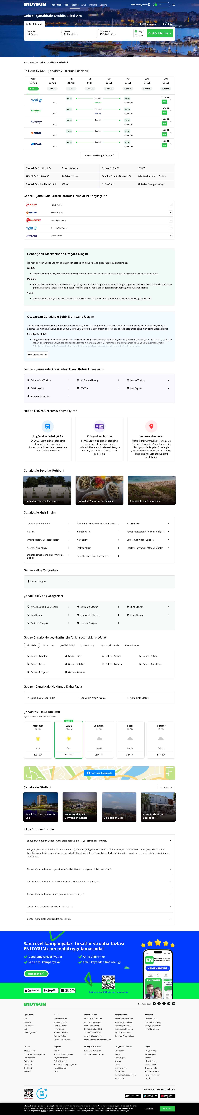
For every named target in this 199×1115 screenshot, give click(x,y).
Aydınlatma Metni (152, 1071)
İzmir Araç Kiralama (123, 1025)
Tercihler (149, 1108)
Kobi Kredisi (28, 1064)
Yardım (148, 1057)
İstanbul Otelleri (60, 1018)
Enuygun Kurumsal (92, 1046)
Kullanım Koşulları (152, 1075)
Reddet (43, 1111)
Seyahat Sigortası (61, 1057)
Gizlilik (147, 1078)
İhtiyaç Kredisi (29, 1051)
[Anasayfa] (25, 62)
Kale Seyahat (56, 205)
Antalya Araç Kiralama (124, 1029)
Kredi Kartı (28, 1068)
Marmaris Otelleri (61, 1032)
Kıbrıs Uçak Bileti (30, 1032)
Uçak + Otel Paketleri (62, 1039)
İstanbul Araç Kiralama (124, 1018)
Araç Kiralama (121, 1014)
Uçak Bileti (28, 1014)
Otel (56, 1014)
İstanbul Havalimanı (153, 1022)
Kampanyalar (150, 1054)
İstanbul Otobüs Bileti (93, 1018)
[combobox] (45, 34)
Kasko (56, 1051)
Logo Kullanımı (120, 1068)
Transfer (149, 1014)
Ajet (25, 1029)
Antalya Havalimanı (153, 1025)
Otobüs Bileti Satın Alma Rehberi (97, 1039)
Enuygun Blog (150, 1051)
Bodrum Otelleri (60, 1025)
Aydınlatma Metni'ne (124, 1108)
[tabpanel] (99, 34)
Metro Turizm (57, 212)
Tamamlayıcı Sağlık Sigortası (65, 1064)
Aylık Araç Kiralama (122, 1032)
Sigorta (57, 1046)
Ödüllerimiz (119, 1071)
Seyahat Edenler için (92, 1051)
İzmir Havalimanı (152, 1029)
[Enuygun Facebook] (154, 1004)
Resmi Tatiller (150, 1064)
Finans (27, 1046)
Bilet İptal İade (151, 1068)
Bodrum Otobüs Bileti (93, 1029)
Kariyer (118, 1064)
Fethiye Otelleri (60, 1036)
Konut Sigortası (60, 1068)
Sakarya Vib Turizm (59, 228)
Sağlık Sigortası (60, 1061)
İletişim (117, 1054)
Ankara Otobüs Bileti (92, 1022)
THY (25, 1018)
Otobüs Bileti (33, 62)
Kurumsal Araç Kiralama (124, 1036)
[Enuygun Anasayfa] (35, 5)
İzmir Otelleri (59, 1029)
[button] (99, 773)
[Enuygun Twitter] (164, 1004)
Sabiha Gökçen (151, 1018)
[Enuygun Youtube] (173, 1004)
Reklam (118, 1061)
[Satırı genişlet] (171, 205)
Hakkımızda (119, 1051)
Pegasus (27, 1022)
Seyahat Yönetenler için (94, 1054)
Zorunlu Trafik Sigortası (63, 1054)
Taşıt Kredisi (29, 1061)
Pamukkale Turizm (59, 220)
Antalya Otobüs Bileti (92, 1036)
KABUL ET (167, 1108)
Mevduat (27, 1071)
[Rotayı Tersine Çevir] (61, 33)
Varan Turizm (57, 235)
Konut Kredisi (29, 1057)
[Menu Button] (161, 4)
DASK (56, 1071)
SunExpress (29, 1025)
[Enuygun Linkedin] (168, 1004)
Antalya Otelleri (60, 1022)
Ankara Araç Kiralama (123, 1022)
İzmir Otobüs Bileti (91, 1025)
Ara (164, 101)
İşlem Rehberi (150, 1061)
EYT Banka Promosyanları (34, 1054)
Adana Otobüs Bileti (92, 1032)
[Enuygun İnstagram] (159, 1004)
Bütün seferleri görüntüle (98, 155)
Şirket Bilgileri (120, 1057)
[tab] (34, 24)
